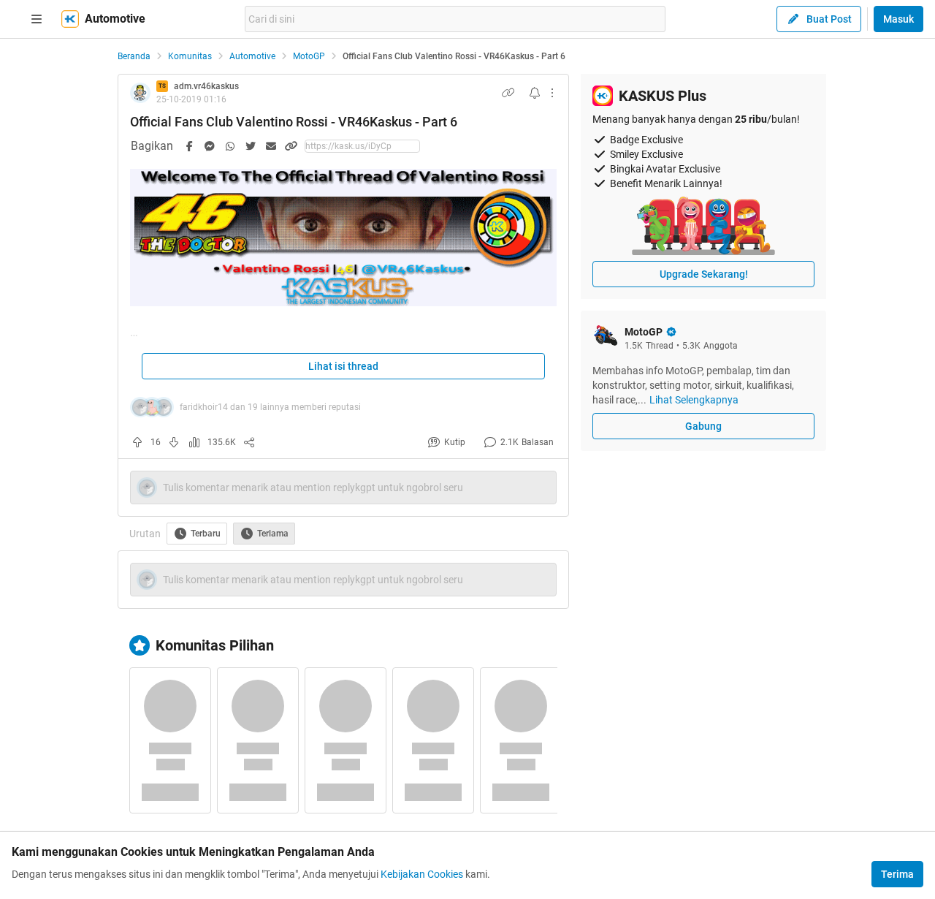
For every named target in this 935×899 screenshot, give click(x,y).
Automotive (252, 56)
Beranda (134, 56)
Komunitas (190, 56)
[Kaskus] (70, 19)
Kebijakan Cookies (422, 874)
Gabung (703, 426)
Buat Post (829, 19)
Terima (897, 874)
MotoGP (309, 56)
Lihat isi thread (343, 366)
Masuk (898, 19)
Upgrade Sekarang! (704, 274)
